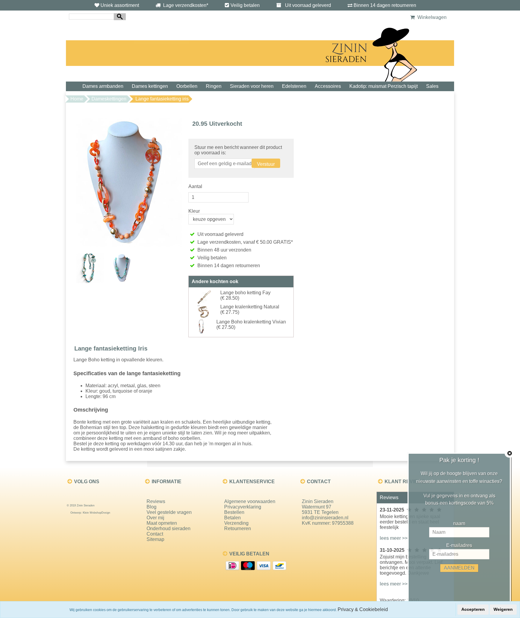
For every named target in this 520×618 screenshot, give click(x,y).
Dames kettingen (150, 86)
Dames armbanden (102, 86)
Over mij (155, 517)
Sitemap (155, 539)
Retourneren (237, 528)
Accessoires (328, 86)
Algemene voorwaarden (249, 501)
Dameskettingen (108, 98)
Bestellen (234, 512)
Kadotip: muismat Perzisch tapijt (383, 86)
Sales (432, 86)
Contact (155, 533)
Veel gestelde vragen (169, 512)
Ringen (213, 86)
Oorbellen (186, 86)
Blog (151, 506)
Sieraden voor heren (252, 86)
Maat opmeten (162, 523)
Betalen (232, 517)
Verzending (236, 523)
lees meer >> (393, 538)
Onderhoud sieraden (168, 528)
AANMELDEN (459, 567)
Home (76, 98)
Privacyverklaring (242, 506)
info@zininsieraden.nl (325, 517)
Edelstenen (294, 86)
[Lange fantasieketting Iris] (129, 181)
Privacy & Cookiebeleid (363, 609)
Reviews (156, 501)
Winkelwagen (431, 17)
